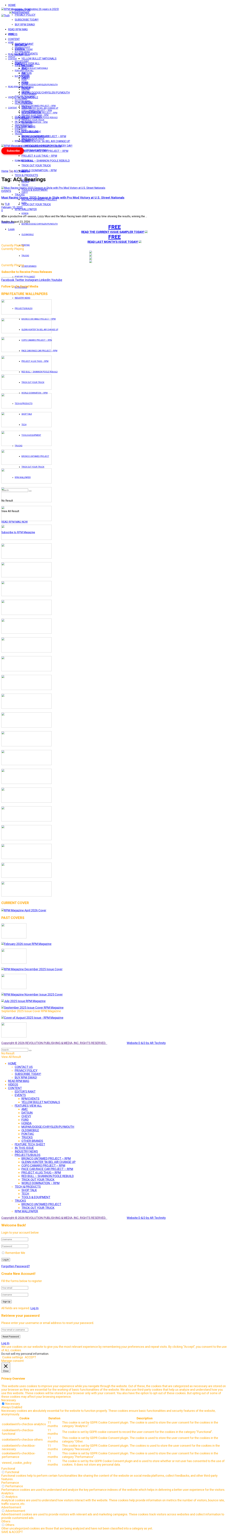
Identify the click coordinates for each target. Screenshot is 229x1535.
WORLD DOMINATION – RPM (38, 170)
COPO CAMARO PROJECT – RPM (36, 110)
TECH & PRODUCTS (26, 175)
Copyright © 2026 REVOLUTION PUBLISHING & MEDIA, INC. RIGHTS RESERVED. (54, 1043)
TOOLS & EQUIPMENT (34, 189)
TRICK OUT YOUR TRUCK (36, 165)
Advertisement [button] (11, 1507)
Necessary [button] (8, 1400)
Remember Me (15, 1253)
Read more (7, 222)
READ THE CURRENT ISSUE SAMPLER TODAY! (112, 232)
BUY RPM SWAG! (25, 24)
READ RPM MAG (18, 29)
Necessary (12, 1403)
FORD (24, 203)
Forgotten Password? (15, 1266)
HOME (12, 5)
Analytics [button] (7, 1493)
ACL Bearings (22, 171)
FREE (114, 227)
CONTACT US (21, 45)
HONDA (24, 213)
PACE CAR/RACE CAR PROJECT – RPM (39, 113)
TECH (23, 129)
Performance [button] (10, 1482)
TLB (7, 204)
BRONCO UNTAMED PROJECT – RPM (38, 106)
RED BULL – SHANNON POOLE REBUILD (45, 160)
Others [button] (5, 1521)
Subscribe (13, 150)
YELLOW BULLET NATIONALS (38, 58)
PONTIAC (25, 245)
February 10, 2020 (11, 207)
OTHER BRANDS (28, 266)
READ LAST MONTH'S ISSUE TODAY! (113, 242)
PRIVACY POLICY (25, 14)
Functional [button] (8, 1468)
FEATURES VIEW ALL (24, 160)
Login (11, 229)
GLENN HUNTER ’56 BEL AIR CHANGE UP (45, 141)
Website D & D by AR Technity (146, 1043)
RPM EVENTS (27, 66)
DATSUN (25, 75)
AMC (23, 73)
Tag (11, 171)
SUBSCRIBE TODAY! (27, 19)
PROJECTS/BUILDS (23, 103)
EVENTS (18, 129)
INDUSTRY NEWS (22, 298)
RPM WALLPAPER (23, 141)
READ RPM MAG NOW (14, 521)
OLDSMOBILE (27, 234)
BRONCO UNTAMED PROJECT (39, 199)
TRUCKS (25, 255)
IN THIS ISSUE (21, 99)
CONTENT (14, 39)
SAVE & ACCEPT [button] (12, 1532)
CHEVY (24, 192)
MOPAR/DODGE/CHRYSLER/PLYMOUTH (45, 92)
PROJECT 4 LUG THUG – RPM (39, 155)
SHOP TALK (26, 127)
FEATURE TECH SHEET (25, 96)
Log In (35, 1308)
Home (4, 171)
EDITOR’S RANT (22, 61)
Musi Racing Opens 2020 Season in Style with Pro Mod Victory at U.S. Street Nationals (62, 197)
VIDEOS (11, 56)
